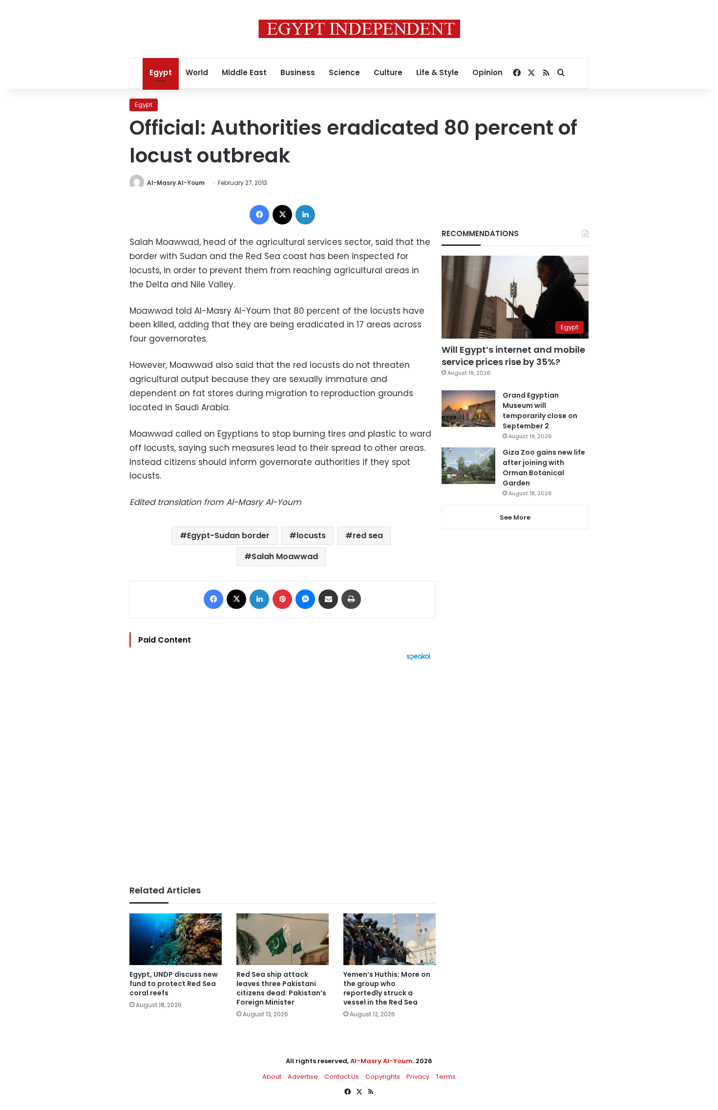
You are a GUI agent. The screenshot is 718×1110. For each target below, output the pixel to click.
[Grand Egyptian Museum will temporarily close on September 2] (468, 408)
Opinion (487, 72)
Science (344, 72)
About (271, 1076)
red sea (368, 535)
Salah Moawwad (285, 556)
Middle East (244, 72)
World (197, 72)
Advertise (303, 1076)
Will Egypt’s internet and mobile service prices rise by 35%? (513, 355)
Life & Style (437, 72)
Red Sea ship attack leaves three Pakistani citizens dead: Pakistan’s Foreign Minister (281, 988)
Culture (388, 72)
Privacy (417, 1076)
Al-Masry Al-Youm (176, 183)
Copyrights (382, 1076)
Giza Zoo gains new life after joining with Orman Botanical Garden (544, 467)
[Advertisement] (282, 768)
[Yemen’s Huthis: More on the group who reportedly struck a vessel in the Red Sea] (389, 939)
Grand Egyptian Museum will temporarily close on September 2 (540, 410)
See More (515, 517)
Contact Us (341, 1076)
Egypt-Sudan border (228, 535)
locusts (311, 535)
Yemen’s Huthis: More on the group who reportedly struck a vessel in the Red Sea (386, 988)
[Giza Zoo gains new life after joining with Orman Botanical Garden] (468, 465)
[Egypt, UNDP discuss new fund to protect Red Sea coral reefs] (175, 939)
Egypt (160, 72)
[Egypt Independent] (359, 29)
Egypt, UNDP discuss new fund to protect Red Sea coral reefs (173, 983)
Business (297, 72)
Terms (446, 1076)
